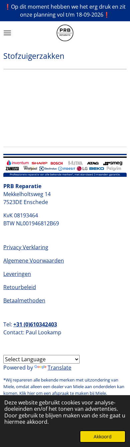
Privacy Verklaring (25, 247)
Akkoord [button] (103, 436)
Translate (59, 367)
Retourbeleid (19, 287)
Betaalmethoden (24, 300)
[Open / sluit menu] (7, 33)
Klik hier (27, 393)
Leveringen (17, 274)
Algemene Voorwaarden (33, 260)
